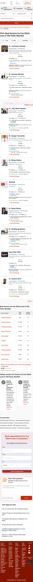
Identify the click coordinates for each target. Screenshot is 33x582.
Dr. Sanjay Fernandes (17, 136)
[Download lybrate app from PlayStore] (30, 561)
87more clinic (13, 195)
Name (3, 447)
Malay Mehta (4, 336)
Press (23, 566)
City (3, 461)
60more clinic (13, 267)
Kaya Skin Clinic (15, 252)
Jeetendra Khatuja (6, 317)
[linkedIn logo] (29, 551)
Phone (3, 454)
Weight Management (4, 562)
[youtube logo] (29, 553)
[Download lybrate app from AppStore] (30, 563)
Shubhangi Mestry (6, 350)
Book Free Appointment (27, 3)
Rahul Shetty (4, 345)
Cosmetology (13, 27)
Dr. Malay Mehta (15, 160)
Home (1, 27)
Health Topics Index (16, 565)
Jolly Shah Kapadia (6, 326)
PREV (3, 301)
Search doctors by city (10, 548)
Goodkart (3, 548)
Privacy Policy (23, 561)
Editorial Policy (24, 563)
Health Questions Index (17, 557)
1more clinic (13, 122)
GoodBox (3, 572)
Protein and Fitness (3, 553)
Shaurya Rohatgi (5, 322)
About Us (24, 548)
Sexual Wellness (3, 559)
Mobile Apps (23, 555)
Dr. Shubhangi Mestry (17, 229)
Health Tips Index (16, 552)
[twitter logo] (29, 548)
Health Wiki (16, 549)
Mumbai (6, 27)
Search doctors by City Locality (10, 553)
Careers (24, 552)
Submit (26, 498)
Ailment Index (17, 572)
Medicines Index (17, 569)
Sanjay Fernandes (6, 331)
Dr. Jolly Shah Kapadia (17, 108)
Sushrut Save (4, 359)
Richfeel (12, 182)
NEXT (29, 301)
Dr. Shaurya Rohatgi (16, 74)
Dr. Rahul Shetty (15, 208)
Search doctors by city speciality (11, 564)
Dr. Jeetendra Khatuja (17, 46)
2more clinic (13, 63)
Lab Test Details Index (17, 575)
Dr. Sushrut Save (15, 279)
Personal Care (3, 568)
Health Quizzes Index (17, 561)
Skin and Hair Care (3, 556)
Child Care (3, 570)
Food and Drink (3, 565)
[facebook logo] (29, 546)
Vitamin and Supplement (3, 550)
